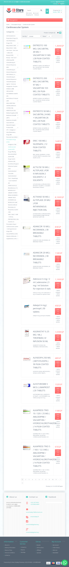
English (62, 3)
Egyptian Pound (60, 1)
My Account (36, 13)
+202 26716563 (34, 502)
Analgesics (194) (12, 144)
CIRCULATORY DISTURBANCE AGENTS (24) (12, 93)
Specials (39, 552)
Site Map (23, 552)
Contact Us (23, 547)
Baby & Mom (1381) (11, 45)
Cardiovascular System (29, 24)
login (17, 1)
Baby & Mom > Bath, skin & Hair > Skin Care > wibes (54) (12, 50)
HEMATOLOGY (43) (11, 110)
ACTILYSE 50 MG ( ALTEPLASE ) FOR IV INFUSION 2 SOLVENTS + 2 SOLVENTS (41, 174)
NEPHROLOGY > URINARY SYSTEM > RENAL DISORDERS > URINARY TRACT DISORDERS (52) (13, 195)
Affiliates (39, 550)
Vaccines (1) (11, 221)
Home (7, 24)
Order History (56, 547)
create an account (25, 1)
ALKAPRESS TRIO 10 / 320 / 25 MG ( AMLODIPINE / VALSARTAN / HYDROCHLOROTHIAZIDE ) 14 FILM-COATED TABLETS (44, 420)
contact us (7, 555)
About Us (7, 545)
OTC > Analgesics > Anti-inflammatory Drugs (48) (11, 132)
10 (52, 479)
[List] (60, 33)
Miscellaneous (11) (13, 188)
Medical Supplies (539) (12, 113)
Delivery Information (10, 547)
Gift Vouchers (40, 547)
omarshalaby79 (34, 516)
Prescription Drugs (16, 24)
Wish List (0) (29, 13)
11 (56, 479)
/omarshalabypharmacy (32, 524)
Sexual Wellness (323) (12, 233)
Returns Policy (8, 550)
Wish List (55, 550)
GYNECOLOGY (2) (12, 185)
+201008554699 (34, 504)
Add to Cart (57, 51)
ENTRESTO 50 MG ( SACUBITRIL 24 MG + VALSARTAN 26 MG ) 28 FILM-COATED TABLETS (42, 118)
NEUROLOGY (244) (12, 202)
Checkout (36, 15)
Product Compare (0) (49, 32)
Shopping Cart (29, 15)
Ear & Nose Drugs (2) (13, 164)
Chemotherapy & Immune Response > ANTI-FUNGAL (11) (11, 72)
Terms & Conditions (10, 552)
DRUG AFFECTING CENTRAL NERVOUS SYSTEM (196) (11, 105)
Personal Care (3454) (11, 137)
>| (22, 483)
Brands (38, 545)
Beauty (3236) (9, 55)
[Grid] (58, 33)
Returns (23, 550)
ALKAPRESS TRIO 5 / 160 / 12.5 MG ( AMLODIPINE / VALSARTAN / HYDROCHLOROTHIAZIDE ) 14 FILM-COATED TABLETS (44, 456)
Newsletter (55, 552)
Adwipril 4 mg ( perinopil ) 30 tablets (40, 308)
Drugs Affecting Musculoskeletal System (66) (12, 154)
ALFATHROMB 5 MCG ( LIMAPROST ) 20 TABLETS (41, 387)
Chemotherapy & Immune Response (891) (11, 65)
